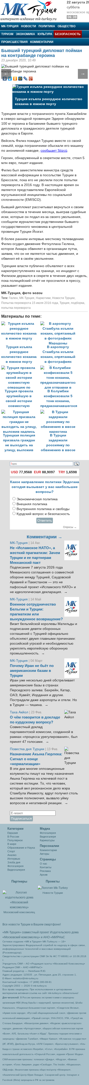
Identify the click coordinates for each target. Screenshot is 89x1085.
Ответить (44, 520)
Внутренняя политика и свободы (43, 509)
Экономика (25, 34)
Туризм (7, 34)
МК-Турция (10, 26)
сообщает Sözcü (54, 150)
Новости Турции (63, 298)
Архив (43, 874)
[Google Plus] (30, 78)
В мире (11, 843)
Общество (66, 26)
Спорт (11, 851)
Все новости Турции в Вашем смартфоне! (31, 924)
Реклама (45, 870)
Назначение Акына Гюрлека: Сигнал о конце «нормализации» (36, 759)
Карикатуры (47, 840)
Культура (45, 34)
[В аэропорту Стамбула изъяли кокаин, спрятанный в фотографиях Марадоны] (59, 324)
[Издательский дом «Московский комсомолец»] (19, 897)
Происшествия (14, 42)
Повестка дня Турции (27, 749)
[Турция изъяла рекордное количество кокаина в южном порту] (20, 324)
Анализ (11, 855)
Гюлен (13, 298)
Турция (64, 303)
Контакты (45, 867)
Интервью (13, 858)
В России (13, 836)
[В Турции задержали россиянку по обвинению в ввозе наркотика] (59, 412)
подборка (77, 303)
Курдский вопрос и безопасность (43, 514)
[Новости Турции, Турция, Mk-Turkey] (53, 887)
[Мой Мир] (20, 78)
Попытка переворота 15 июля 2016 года (29, 303)
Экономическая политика (37, 499)
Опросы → (70, 527)
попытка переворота (16, 308)
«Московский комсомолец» (21, 937)
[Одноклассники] (15, 78)
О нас (43, 863)
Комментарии (41, 42)
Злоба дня (13, 862)
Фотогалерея (15, 866)
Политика (47, 26)
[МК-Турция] (31, 10)
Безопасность (68, 34)
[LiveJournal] (25, 78)
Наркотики (43, 298)
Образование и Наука (21, 847)
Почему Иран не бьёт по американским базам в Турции (32, 671)
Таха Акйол (19, 712)
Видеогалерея (16, 869)
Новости (28, 26)
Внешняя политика (32, 504)
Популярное (15, 840)
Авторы (44, 853)
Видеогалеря (48, 836)
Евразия (12, 832)
